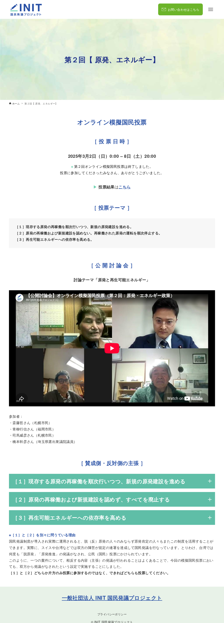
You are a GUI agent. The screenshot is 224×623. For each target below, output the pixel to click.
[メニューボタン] (210, 9)
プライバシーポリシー (112, 614)
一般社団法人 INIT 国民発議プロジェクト (112, 597)
